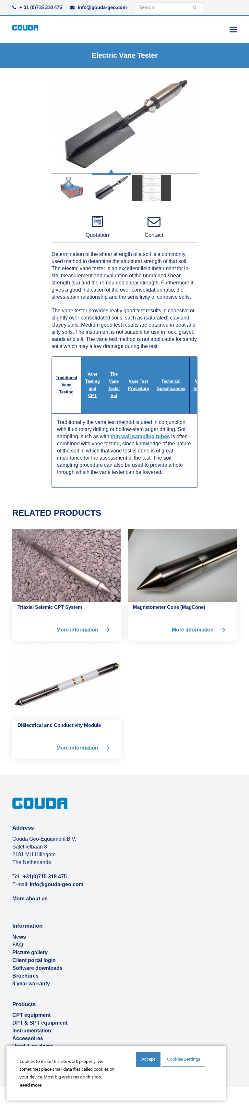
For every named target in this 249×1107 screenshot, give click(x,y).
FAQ (17, 944)
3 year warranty (31, 983)
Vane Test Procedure (138, 385)
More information (77, 629)
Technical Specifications (171, 385)
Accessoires (27, 1038)
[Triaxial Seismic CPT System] (66, 565)
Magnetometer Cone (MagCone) (169, 607)
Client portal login (34, 960)
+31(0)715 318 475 (45, 876)
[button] (233, 29)
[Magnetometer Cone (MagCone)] (182, 565)
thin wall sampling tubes (140, 436)
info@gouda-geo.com (102, 7)
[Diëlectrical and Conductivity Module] (66, 683)
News (19, 937)
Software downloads (37, 968)
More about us (30, 898)
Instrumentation (31, 1030)
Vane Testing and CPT (92, 385)
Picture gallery (30, 952)
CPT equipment (31, 1015)
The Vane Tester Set (114, 385)
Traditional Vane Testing (66, 384)
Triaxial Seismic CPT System (50, 607)
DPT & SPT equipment (39, 1023)
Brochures (25, 976)
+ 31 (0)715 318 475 (40, 7)
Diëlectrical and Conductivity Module (59, 725)
